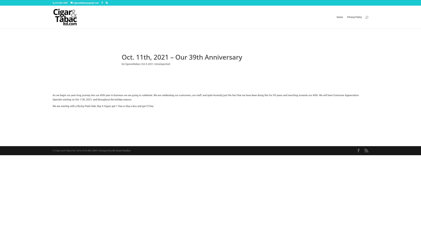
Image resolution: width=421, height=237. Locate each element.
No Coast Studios (121, 150)
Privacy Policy (354, 17)
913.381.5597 (90, 150)
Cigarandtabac (132, 64)
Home (340, 17)
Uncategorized (162, 64)
